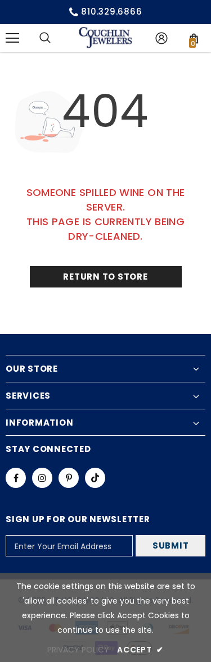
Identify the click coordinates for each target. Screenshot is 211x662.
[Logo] (105, 37)
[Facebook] (16, 478)
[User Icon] (161, 38)
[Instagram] (42, 478)
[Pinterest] (69, 478)
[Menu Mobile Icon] (12, 38)
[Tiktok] (95, 478)
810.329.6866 (111, 11)
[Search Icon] (45, 38)
